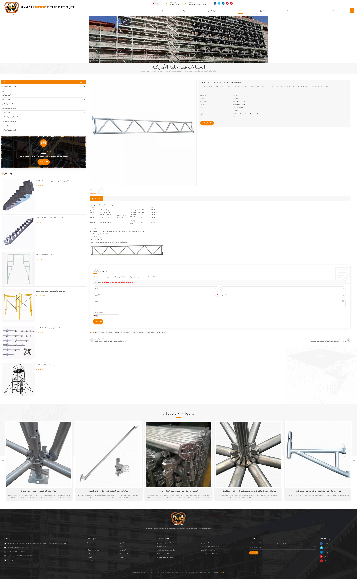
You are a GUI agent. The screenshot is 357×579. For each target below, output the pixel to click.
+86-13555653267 (174, 4)
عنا (87, 546)
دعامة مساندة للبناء (163, 553)
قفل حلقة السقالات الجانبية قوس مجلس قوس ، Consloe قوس (178, 491)
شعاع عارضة (150, 332)
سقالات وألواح (6, 99)
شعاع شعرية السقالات (106, 332)
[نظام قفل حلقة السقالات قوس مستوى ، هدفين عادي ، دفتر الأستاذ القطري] (108, 454)
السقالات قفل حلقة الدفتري (165, 543)
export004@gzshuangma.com (198, 4)
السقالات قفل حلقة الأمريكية (174, 71)
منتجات (240, 11)
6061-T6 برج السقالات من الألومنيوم (45, 364)
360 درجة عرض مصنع (93, 550)
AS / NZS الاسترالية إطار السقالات (44, 254)
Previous (3, 460)
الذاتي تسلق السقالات (9, 130)
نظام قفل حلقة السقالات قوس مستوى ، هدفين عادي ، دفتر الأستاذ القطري (108, 491)
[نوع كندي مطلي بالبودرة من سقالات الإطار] (248, 454)
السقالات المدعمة (7, 112)
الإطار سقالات (6, 95)
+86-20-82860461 (20, 551)
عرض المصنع (212, 11)
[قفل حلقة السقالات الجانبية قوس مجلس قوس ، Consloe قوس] (178, 454)
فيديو (308, 11)
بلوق (121, 557)
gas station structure (146, 572)
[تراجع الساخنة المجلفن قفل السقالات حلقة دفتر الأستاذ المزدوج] (318, 454)
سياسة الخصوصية (92, 560)
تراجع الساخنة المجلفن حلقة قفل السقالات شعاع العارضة (117, 282)
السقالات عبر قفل (206, 543)
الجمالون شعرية (161, 332)
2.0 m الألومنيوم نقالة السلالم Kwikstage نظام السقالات (50, 217)
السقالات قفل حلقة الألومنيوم (210, 546)
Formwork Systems (191, 572)
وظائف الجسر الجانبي (9, 121)
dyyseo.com (202, 570)
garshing (14, 560)
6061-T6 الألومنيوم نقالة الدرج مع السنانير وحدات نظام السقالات (52, 181)
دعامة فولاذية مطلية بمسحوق (166, 557)
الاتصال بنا (123, 550)
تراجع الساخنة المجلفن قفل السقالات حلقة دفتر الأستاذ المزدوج (318, 491)
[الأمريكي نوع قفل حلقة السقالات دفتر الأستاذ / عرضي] (38, 454)
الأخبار (286, 11)
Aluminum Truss (159, 572)
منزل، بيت (160, 11)
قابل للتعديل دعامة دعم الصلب (166, 550)
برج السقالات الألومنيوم (208, 550)
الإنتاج (88, 553)
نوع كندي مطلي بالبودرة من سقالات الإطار (248, 491)
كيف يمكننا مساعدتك (43, 151)
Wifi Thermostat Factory (205, 572)
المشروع (263, 11)
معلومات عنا (184, 11)
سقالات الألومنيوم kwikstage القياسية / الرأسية (48, 328)
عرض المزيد (39, 185)
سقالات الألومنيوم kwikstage (210, 553)
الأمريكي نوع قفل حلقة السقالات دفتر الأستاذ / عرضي (38, 491)
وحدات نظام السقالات (157, 71)
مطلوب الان (206, 123)
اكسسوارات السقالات (9, 108)
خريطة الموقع (124, 553)
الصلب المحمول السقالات (10, 117)
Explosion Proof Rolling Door (174, 572)
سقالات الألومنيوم (7, 91)
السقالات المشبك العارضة (122, 332)
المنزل (89, 543)
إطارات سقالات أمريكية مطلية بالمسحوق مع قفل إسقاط (50, 291)
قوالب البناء (6, 126)
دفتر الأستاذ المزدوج (138, 332)
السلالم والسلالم (7, 104)
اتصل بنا (331, 11)
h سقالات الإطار (162, 546)
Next (353, 460)
